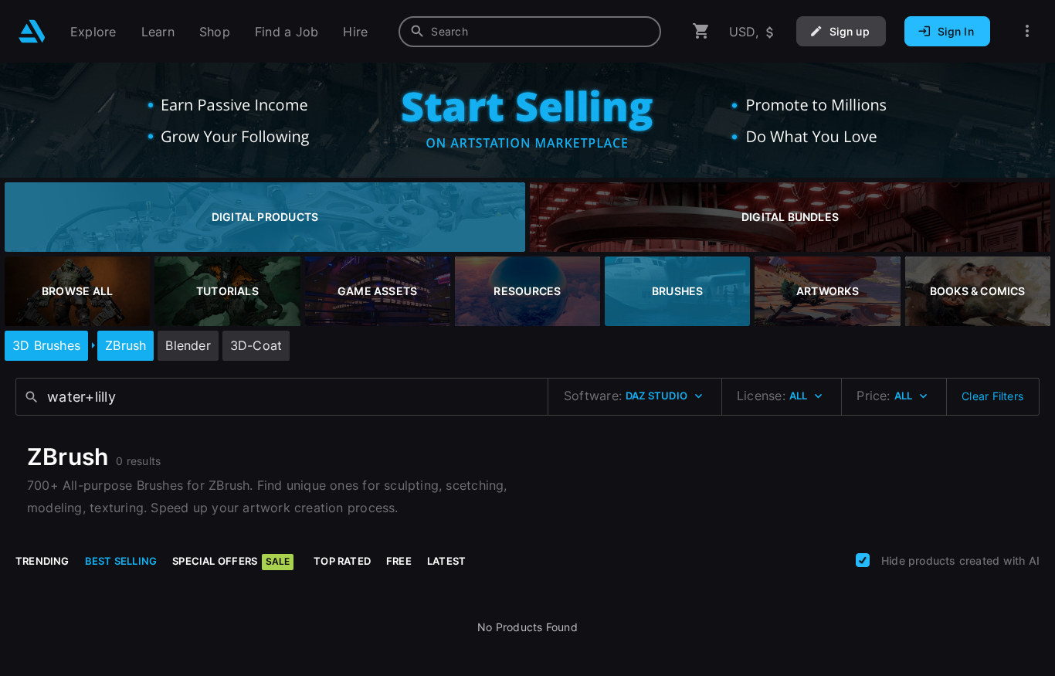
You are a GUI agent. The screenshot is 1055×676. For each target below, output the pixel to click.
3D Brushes (46, 345)
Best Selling (121, 561)
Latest (446, 561)
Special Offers (231, 561)
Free (399, 561)
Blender (187, 345)
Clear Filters (992, 396)
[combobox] (530, 31)
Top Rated (342, 561)
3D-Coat (256, 345)
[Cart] (701, 31)
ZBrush (125, 345)
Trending (42, 561)
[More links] (1027, 31)
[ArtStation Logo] (32, 31)
